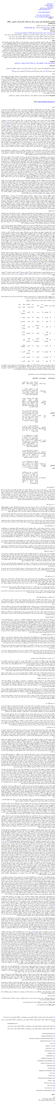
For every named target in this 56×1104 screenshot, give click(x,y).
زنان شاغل (33, 63)
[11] (54, 1048)
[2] (54, 1019)
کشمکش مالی (39, 63)
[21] (54, 1073)
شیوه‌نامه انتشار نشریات (44, 12)
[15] (54, 1058)
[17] (54, 1063)
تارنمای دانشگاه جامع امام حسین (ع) (43, 16)
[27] (54, 1088)
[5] (54, 1033)
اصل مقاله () (29, 27)
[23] (54, 1078)
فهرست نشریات (48, 5)
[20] (54, 1070)
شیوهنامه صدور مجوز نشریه (43, 14)
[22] (54, 1075)
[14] (54, 1055)
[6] (54, 1036)
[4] (54, 1028)
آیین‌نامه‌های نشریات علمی (46, 8)
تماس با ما (49, 6)
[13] (54, 1053)
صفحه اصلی (49, 3)
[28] (54, 1090)
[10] (54, 1046)
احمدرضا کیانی (31, 32)
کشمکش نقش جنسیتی (49, 63)
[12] (54, 1050)
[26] (54, 1085)
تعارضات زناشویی (25, 63)
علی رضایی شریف (40, 32)
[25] (54, 1083)
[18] (54, 1065)
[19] (54, 1068)
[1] (54, 1017)
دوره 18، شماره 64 (45, 27)
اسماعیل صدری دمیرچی (21, 32)
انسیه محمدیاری (51, 32)
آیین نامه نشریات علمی (44, 9)
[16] (54, 1060)
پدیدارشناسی (17, 63)
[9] (54, 1043)
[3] (54, 1026)
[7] (54, 1038)
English (50, 18)
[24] (54, 1080)
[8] (54, 1041)
